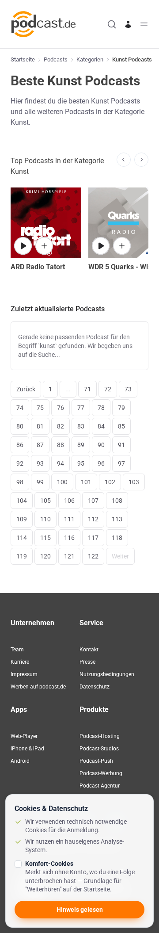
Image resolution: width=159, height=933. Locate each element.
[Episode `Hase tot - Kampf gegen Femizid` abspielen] (23, 246)
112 (93, 519)
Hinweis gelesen (80, 909)
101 (86, 482)
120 (45, 556)
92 (19, 463)
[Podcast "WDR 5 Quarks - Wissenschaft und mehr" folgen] (122, 246)
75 (40, 407)
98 (19, 482)
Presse (87, 662)
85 (121, 426)
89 (80, 444)
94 (60, 463)
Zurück (25, 389)
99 (40, 482)
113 (117, 519)
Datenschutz (95, 687)
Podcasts (56, 59)
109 (21, 519)
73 (128, 389)
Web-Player (24, 736)
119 (21, 556)
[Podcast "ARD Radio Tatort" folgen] (44, 246)
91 (121, 444)
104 (21, 500)
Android (20, 761)
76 (60, 407)
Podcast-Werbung (101, 773)
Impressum (24, 674)
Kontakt (89, 649)
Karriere (20, 662)
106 (69, 500)
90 (101, 444)
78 (101, 407)
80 (19, 426)
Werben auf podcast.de (38, 687)
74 (19, 407)
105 (45, 500)
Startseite (23, 59)
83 (80, 426)
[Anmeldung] (128, 24)
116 (69, 537)
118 (117, 537)
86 (19, 444)
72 (107, 389)
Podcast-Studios (99, 749)
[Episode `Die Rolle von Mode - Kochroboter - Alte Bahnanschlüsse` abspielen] (101, 246)
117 (93, 537)
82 (60, 426)
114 (21, 537)
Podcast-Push (96, 761)
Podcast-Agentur (100, 786)
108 (117, 500)
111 (69, 519)
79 (121, 407)
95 (80, 463)
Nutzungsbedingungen (107, 674)
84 (101, 426)
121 (69, 556)
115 (45, 537)
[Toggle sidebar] (144, 24)
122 (93, 556)
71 (87, 389)
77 (80, 407)
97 (121, 463)
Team (17, 649)
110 (45, 519)
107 (93, 500)
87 (40, 444)
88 (60, 444)
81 (40, 426)
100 (62, 482)
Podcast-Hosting (100, 736)
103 (134, 482)
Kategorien (89, 59)
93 (40, 463)
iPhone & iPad (27, 749)
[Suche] (111, 24)
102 (110, 482)
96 (101, 463)
